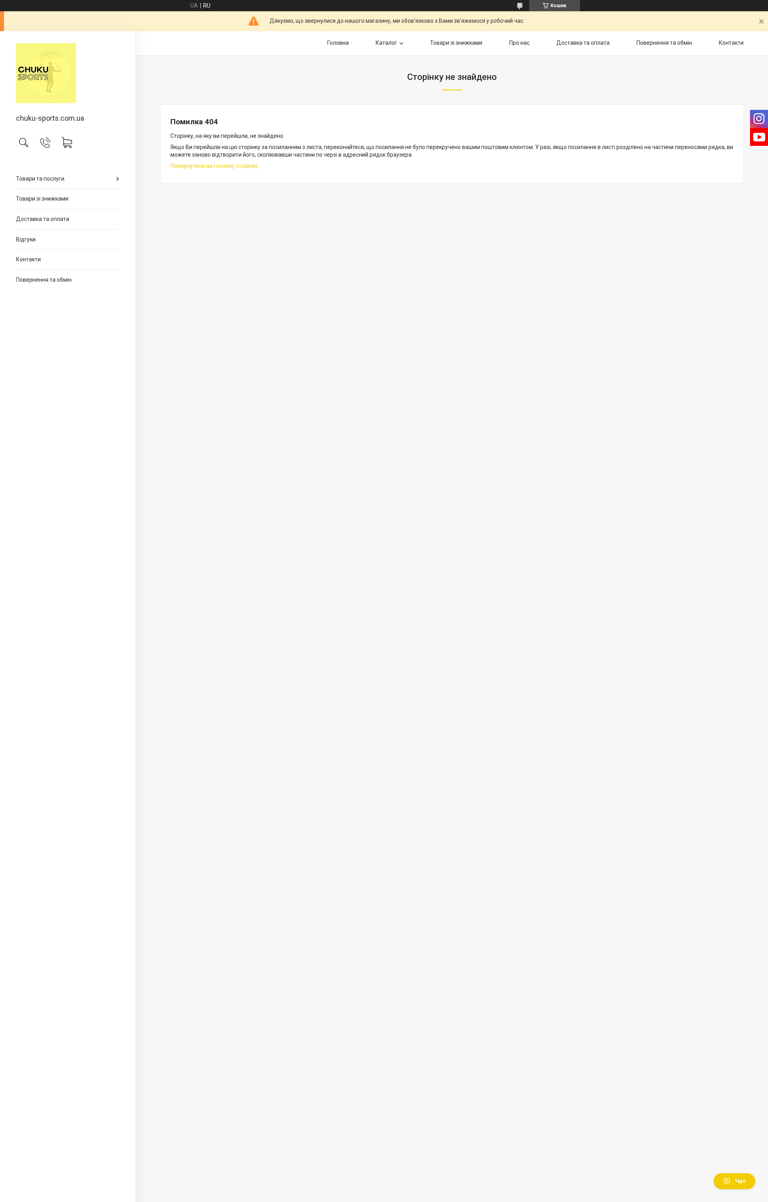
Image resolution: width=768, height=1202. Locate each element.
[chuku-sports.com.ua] (68, 73)
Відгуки (26, 239)
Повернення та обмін (44, 280)
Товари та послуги (40, 178)
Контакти (28, 259)
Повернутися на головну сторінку (214, 166)
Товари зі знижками (42, 198)
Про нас (519, 43)
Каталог (386, 43)
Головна (338, 43)
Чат (740, 1181)
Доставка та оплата (42, 219)
